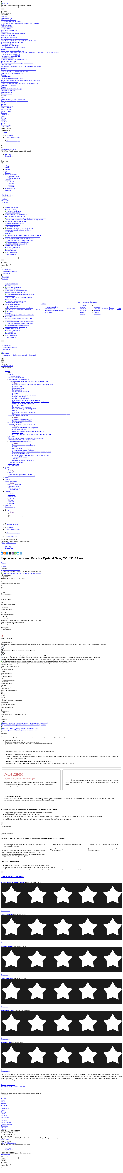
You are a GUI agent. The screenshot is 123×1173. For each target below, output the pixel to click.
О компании (5, 1108)
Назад (12, 372)
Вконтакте (8, 154)
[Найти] (2, 9)
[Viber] (13, 553)
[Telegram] (21, 553)
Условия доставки (14, 178)
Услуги (10, 472)
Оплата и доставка (14, 484)
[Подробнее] (1, 726)
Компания (11, 495)
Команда (11, 183)
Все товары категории (8, 1085)
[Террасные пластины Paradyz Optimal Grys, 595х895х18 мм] (21, 573)
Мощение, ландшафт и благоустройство (25, 427)
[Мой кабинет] (1, 343)
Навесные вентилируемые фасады (23, 445)
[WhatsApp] (15, 553)
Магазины (4, 1120)
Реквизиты (4, 1126)
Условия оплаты (13, 176)
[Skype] (18, 553)
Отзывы (11, 185)
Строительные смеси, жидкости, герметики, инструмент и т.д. (32, 384)
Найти (3, 1160)
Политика (4, 1127)
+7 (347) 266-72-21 (7, 126)
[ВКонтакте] (2, 553)
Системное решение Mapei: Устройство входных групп (19, 730)
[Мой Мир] (7, 553)
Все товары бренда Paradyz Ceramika (13, 1086)
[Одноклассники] (4, 553)
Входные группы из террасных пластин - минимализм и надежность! (23, 725)
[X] (10, 553)
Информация (5, 1117)
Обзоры (3, 1129)
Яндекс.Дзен (9, 156)
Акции (3, 1100)
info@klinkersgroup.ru (9, 149)
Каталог (11, 374)
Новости (11, 181)
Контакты (11, 186)
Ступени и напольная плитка (22, 419)
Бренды (3, 1103)
